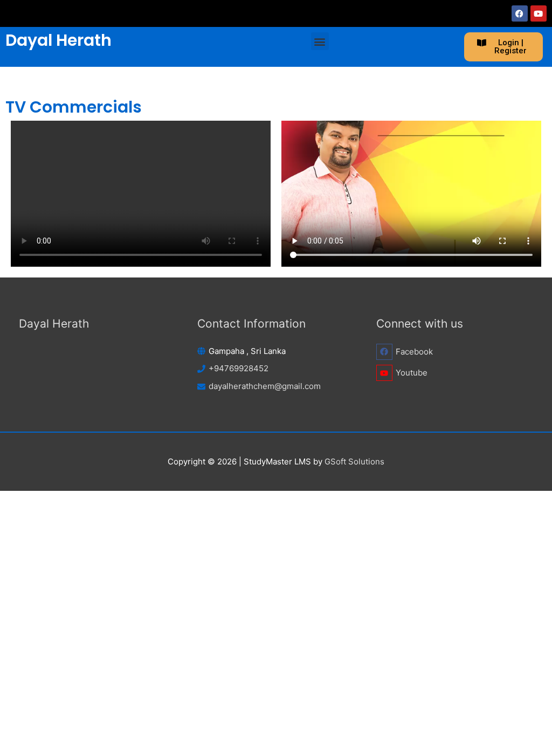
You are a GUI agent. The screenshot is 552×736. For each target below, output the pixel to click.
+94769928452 (238, 368)
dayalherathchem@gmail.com (265, 386)
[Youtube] (538, 13)
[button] (320, 41)
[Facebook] (520, 13)
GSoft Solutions (354, 461)
